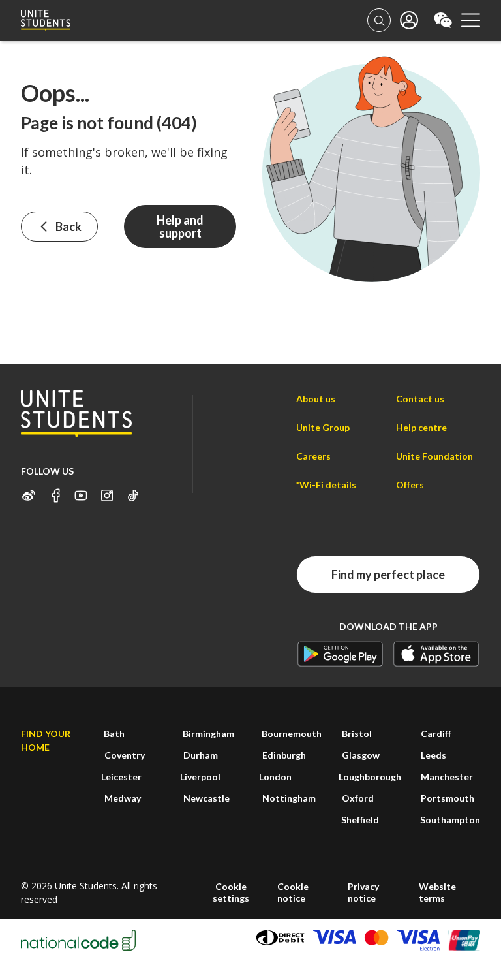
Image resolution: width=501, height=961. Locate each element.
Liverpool (200, 776)
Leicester (121, 776)
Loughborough (370, 776)
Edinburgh (284, 755)
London (275, 776)
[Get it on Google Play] (340, 654)
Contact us (420, 398)
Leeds (433, 755)
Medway (122, 798)
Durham (200, 755)
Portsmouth (447, 798)
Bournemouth (292, 733)
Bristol (357, 733)
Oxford (358, 798)
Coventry (124, 755)
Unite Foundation (434, 456)
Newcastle (206, 798)
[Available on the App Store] (436, 654)
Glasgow (361, 755)
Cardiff (436, 733)
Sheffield (360, 819)
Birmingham (208, 733)
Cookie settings (231, 892)
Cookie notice (293, 892)
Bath (114, 733)
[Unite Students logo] (45, 20)
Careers (313, 456)
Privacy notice (363, 892)
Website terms (437, 892)
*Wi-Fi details (326, 484)
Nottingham (289, 798)
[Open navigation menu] (470, 20)
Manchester (447, 776)
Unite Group (323, 427)
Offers (410, 484)
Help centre (421, 427)
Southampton (450, 819)
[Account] (379, 20)
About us (315, 398)
